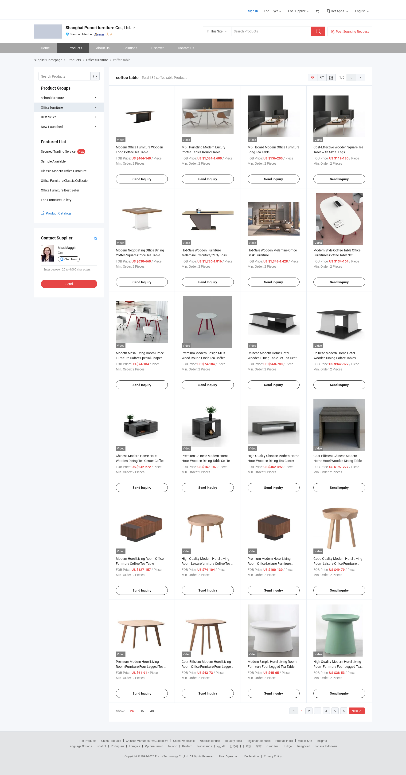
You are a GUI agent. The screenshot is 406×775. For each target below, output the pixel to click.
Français (134, 746)
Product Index (284, 741)
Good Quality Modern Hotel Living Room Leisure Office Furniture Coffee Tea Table (337, 563)
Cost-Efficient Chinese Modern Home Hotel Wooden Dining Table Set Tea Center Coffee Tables (337, 460)
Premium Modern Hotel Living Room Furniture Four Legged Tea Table (140, 666)
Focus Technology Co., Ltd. (172, 756)
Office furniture (52, 107)
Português (117, 746)
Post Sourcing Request (352, 31)
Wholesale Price (209, 741)
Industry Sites (233, 741)
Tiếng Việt (303, 746)
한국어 (234, 746)
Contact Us (186, 48)
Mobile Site (305, 741)
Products (75, 48)
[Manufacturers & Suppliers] (64, 9)
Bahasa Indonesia (326, 746)
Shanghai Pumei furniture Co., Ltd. (98, 27)
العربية (221, 746)
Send (69, 284)
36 (142, 711)
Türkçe (287, 746)
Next (354, 710)
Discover (157, 48)
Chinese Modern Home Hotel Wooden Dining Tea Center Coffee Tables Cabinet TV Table (140, 460)
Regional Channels (258, 741)
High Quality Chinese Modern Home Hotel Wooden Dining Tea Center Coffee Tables (273, 460)
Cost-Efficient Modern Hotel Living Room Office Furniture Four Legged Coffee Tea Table (207, 666)
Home (45, 48)
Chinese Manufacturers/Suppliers (147, 741)
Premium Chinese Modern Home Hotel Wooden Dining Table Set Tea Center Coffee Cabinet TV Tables (207, 460)
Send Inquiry (142, 179)
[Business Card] (95, 238)
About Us (102, 48)
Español (101, 746)
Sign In (253, 11)
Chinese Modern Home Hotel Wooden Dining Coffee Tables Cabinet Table (334, 358)
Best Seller (48, 117)
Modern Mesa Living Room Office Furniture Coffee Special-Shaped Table (140, 358)
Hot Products (87, 741)
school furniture (52, 97)
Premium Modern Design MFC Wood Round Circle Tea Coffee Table (203, 358)
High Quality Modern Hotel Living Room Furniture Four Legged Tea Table (337, 666)
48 (152, 711)
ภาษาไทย (272, 746)
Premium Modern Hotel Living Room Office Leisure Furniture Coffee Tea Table (269, 563)
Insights (322, 741)
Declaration (251, 756)
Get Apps (337, 11)
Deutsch (187, 746)
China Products (111, 741)
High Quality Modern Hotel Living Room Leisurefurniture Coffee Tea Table (206, 563)
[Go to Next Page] (360, 77)
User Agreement (229, 756)
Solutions (130, 48)
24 (132, 711)
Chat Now (70, 259)
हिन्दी (259, 746)
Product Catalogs (58, 213)
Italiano (172, 746)
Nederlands (204, 746)
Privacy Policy (273, 756)
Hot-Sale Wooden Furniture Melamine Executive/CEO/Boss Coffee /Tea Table (204, 255)
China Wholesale (184, 741)
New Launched (52, 126)
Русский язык (154, 746)
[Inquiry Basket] (318, 11)
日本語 (247, 746)
